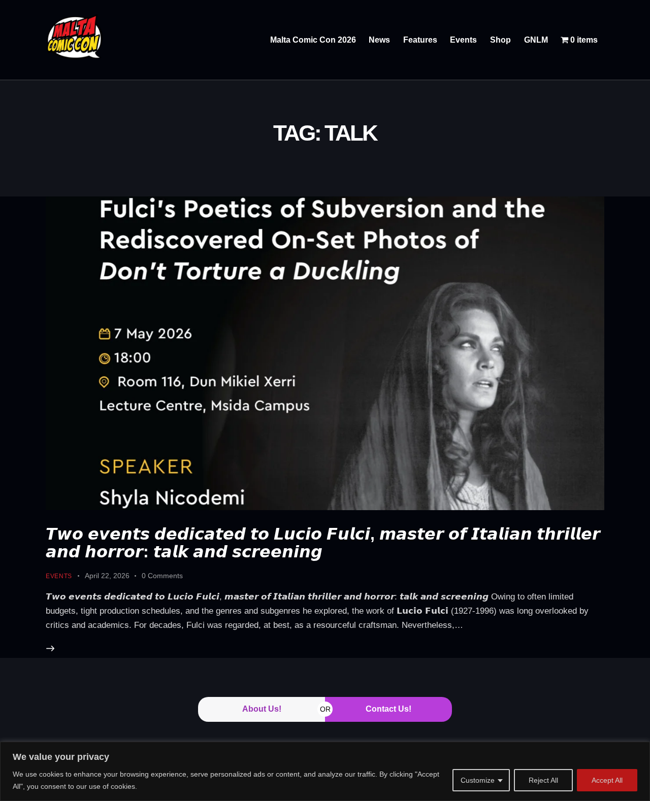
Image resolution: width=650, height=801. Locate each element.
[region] (325, 771)
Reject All (543, 780)
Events (59, 576)
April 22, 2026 (107, 576)
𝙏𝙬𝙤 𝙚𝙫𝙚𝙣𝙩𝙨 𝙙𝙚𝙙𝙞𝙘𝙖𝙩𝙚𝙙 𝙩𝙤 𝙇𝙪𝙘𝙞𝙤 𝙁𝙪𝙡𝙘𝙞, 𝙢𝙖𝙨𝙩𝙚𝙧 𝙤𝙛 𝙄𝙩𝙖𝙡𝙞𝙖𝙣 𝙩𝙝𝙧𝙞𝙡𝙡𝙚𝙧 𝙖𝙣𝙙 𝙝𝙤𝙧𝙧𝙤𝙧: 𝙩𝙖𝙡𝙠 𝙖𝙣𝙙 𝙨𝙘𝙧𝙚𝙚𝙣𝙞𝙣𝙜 (323, 543)
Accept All (607, 780)
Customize (478, 780)
